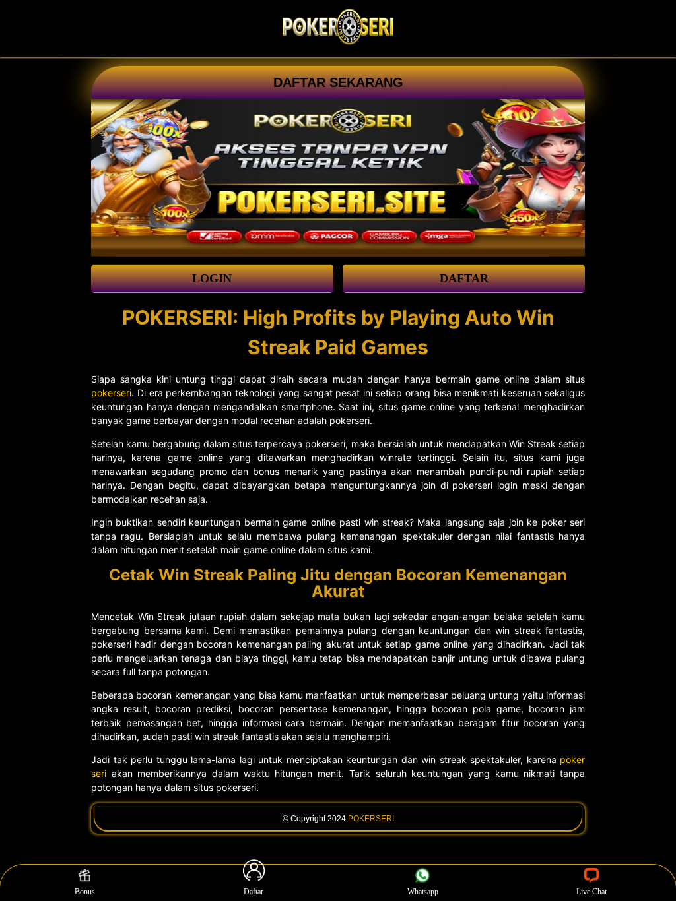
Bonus (85, 891)
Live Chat (591, 891)
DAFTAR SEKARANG (338, 82)
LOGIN (212, 278)
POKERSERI (371, 818)
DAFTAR (464, 278)
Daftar (253, 891)
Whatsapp (422, 891)
